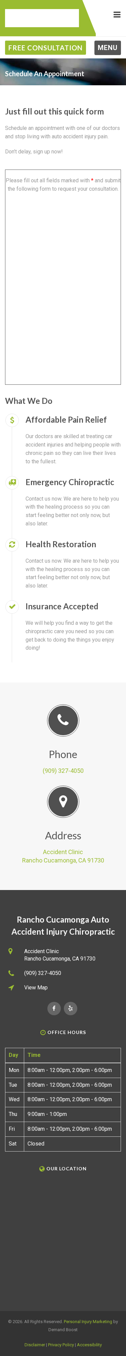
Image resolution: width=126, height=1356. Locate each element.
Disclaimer (35, 1344)
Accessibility (89, 1344)
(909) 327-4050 (63, 770)
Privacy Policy (61, 1344)
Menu (108, 48)
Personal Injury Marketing (88, 1321)
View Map (36, 987)
